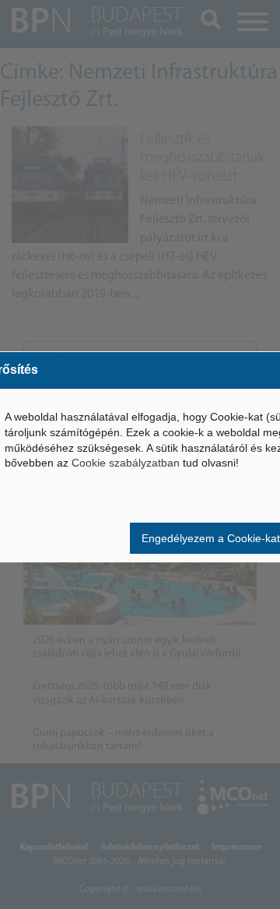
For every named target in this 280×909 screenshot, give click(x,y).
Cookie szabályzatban (126, 462)
